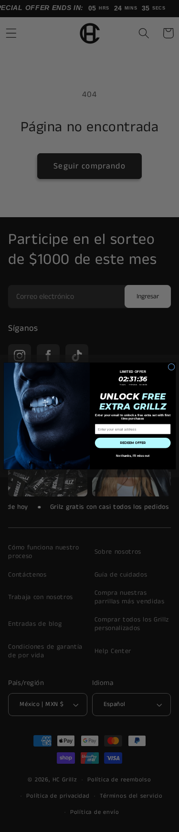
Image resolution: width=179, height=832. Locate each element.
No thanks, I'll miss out (132, 456)
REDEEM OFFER (133, 443)
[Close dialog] (171, 367)
